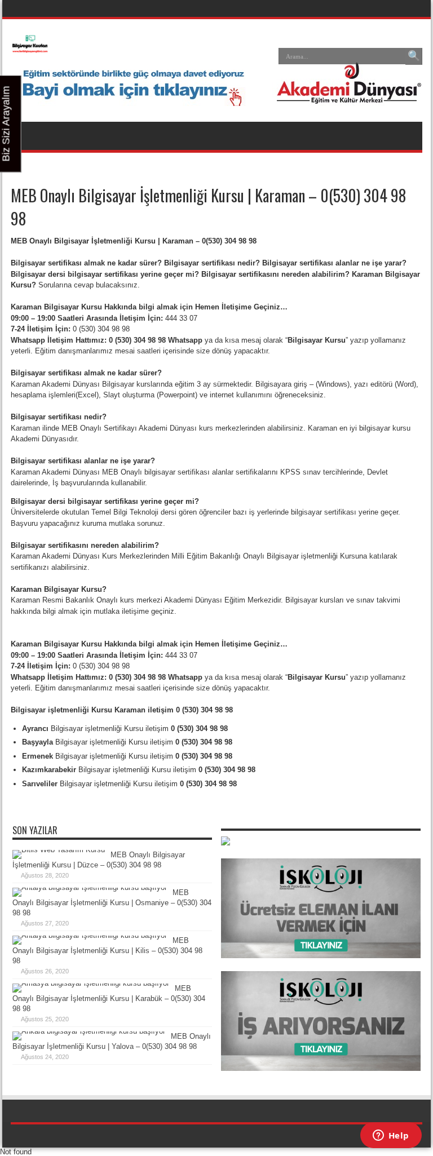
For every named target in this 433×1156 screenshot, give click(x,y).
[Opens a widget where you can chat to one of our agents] (391, 1136)
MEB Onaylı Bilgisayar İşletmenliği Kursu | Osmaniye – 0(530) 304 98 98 (111, 902)
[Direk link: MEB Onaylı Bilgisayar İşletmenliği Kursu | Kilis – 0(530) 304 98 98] (89, 935)
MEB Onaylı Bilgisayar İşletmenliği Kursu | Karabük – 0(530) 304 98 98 (108, 998)
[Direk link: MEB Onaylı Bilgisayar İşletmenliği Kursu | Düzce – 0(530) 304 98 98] (58, 849)
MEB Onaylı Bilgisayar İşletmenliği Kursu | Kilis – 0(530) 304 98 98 (107, 950)
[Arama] (413, 56)
